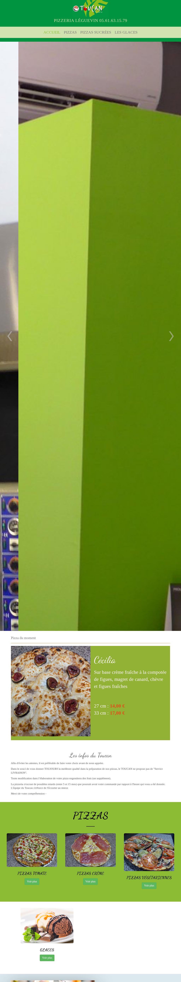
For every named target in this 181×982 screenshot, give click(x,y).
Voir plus (32, 881)
